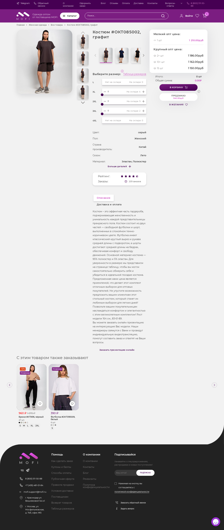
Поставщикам (59, 496)
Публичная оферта (62, 478)
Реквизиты (89, 478)
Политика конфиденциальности (96, 486)
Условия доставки (62, 490)
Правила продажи (62, 484)
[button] (83, 103)
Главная (21, 25)
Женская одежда (38, 25)
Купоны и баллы (61, 467)
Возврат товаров (61, 502)
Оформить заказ (85, 4)
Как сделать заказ (62, 461)
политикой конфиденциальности (131, 491)
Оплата (126, 3)
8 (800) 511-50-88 (198, 4)
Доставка (138, 3)
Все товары (57, 25)
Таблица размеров (134, 74)
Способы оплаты (61, 472)
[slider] (102, 94)
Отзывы (114, 3)
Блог (103, 3)
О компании (68, 4)
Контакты (152, 3)
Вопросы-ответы (170, 4)
